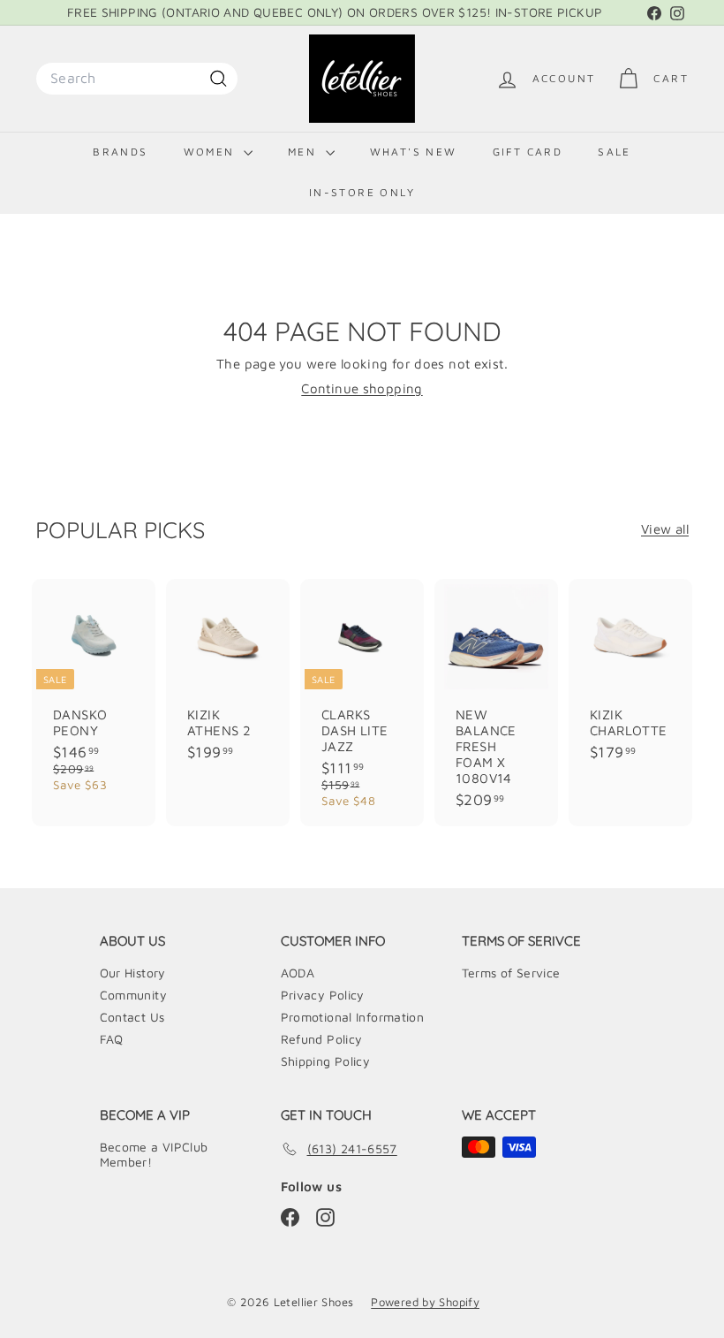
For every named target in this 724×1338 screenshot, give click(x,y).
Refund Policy (322, 1038)
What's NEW (413, 151)
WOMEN (211, 151)
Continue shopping (361, 388)
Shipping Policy (326, 1060)
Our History (133, 972)
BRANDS (120, 151)
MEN (304, 151)
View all (665, 528)
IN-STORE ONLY (362, 192)
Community (133, 994)
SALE (614, 151)
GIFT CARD (528, 151)
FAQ (112, 1038)
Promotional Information (353, 1016)
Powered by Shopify (425, 1302)
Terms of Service (511, 972)
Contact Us (132, 1016)
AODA (298, 972)
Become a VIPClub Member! (154, 1154)
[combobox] (136, 78)
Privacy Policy (323, 994)
